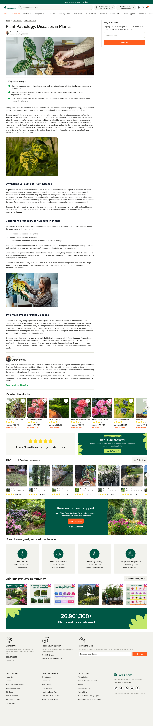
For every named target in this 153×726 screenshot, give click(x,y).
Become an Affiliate (13, 699)
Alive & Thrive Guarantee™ (87, 681)
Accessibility (82, 692)
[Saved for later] (23, 401)
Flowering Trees (64, 14)
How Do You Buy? (112, 451)
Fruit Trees (27, 14)
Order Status (46, 677)
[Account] (139, 7)
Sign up (140, 654)
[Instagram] (116, 688)
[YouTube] (132, 688)
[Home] (10, 7)
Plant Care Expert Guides (15, 684)
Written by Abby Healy (17, 32)
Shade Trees (77, 14)
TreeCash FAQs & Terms (50, 696)
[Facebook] (127, 688)
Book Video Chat (75, 521)
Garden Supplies (129, 14)
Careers (8, 681)
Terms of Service (84, 688)
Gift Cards (9, 692)
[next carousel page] (147, 408)
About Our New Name (50, 699)
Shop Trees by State (13, 688)
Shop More (142, 14)
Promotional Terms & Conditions (89, 699)
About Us (9, 677)
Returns (80, 684)
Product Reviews (12, 696)
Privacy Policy (83, 677)
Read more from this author (17, 385)
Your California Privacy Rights (88, 696)
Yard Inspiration (11, 703)
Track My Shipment (49, 655)
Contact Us (10, 661)
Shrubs (52, 14)
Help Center (46, 684)
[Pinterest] (137, 688)
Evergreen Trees (40, 14)
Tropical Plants (90, 14)
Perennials (103, 14)
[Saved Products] (143, 7)
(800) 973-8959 (77, 527)
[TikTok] (121, 688)
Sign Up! (124, 42)
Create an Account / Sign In (52, 659)
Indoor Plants (114, 14)
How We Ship (47, 688)
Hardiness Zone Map (49, 692)
